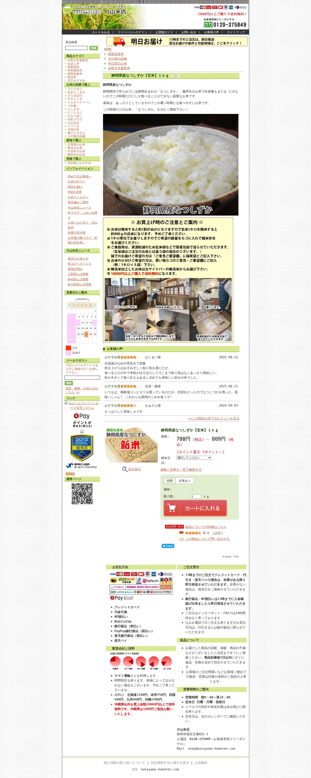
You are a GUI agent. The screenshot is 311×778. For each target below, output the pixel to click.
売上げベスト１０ (79, 263)
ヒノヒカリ (74, 112)
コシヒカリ (74, 88)
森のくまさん (76, 132)
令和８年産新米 (77, 60)
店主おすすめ (76, 80)
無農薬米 (73, 67)
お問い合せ (188, 32)
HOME (108, 49)
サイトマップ (236, 32)
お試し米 (73, 63)
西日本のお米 (76, 154)
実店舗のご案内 (78, 202)
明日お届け (75, 186)
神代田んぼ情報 (78, 279)
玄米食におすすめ (79, 163)
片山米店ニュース (79, 207)
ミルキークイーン (79, 102)
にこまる (73, 109)
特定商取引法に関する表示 (170, 763)
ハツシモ (73, 126)
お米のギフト (76, 181)
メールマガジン (76, 360)
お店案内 (201, 763)
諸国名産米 (74, 73)
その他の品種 (76, 136)
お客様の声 (211, 32)
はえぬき (73, 122)
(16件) (217, 533)
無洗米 (71, 77)
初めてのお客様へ (79, 176)
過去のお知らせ (78, 258)
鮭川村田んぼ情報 (79, 284)
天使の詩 (73, 129)
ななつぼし (74, 116)
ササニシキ (74, 99)
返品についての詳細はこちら (206, 527)
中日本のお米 (76, 151)
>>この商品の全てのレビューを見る (213, 418)
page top (231, 556)
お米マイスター (78, 197)
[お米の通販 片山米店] (82, 432)
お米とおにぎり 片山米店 (82, 225)
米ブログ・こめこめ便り (82, 215)
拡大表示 (134, 469)
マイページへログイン (132, 32)
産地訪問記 (75, 269)
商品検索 (71, 42)
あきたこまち (76, 92)
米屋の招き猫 (76, 232)
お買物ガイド (164, 32)
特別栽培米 (74, 70)
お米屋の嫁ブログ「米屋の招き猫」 (82, 240)
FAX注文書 (75, 192)
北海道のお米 (76, 144)
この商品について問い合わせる (207, 539)
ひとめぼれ (74, 95)
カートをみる (101, 32)
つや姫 (71, 105)
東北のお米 (74, 148)
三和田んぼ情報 (78, 274)
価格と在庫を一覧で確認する (181, 470)
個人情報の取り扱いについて (124, 763)
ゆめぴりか (74, 119)
